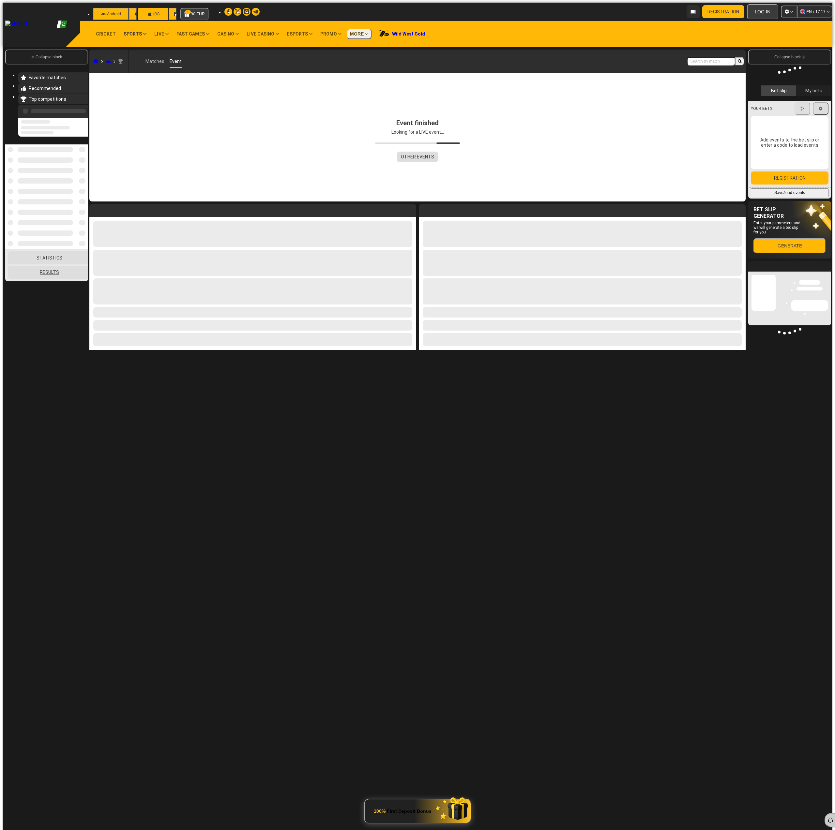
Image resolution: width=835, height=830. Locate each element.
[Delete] (739, 209)
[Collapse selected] (74, 162)
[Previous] (81, 109)
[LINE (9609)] (96, 61)
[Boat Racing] (108, 61)
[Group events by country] (82, 162)
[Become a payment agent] (693, 11)
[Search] (739, 61)
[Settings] (789, 12)
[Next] (438, 209)
